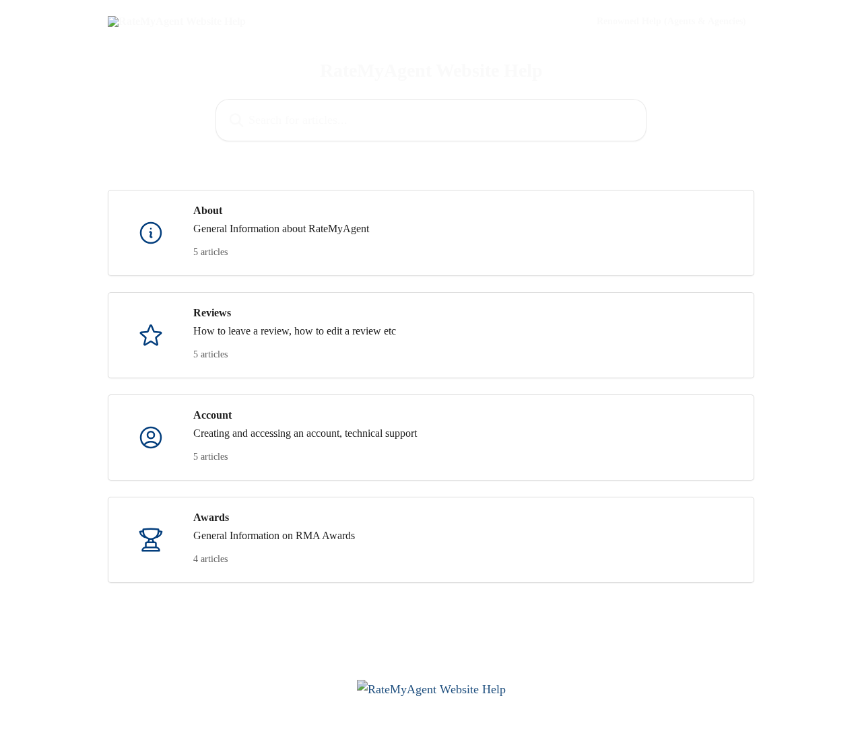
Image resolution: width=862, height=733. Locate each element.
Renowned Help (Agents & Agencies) (671, 21)
